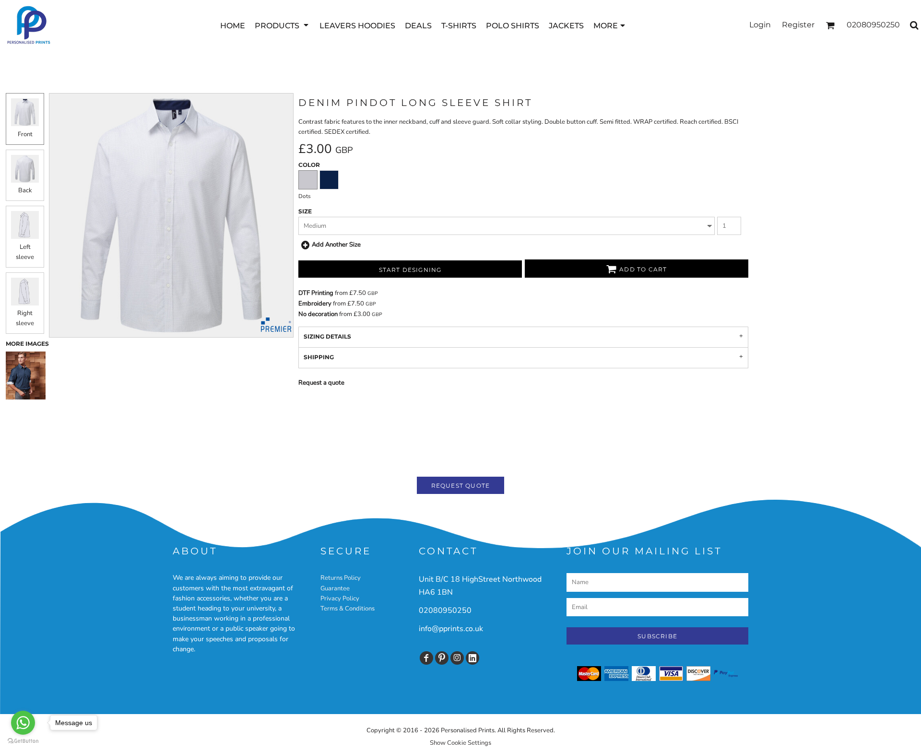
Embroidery (314, 303)
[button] (282, 25)
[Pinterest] (442, 658)
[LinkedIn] (472, 658)
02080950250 (445, 610)
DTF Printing (315, 293)
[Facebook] (426, 658)
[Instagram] (457, 658)
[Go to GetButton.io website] (23, 741)
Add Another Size (336, 244)
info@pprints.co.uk (451, 628)
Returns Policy (340, 578)
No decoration (318, 314)
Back (25, 190)
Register (798, 24)
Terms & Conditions (347, 608)
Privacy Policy (339, 598)
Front (25, 134)
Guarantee (335, 588)
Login (760, 24)
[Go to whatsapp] (23, 723)
